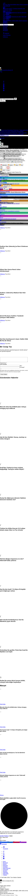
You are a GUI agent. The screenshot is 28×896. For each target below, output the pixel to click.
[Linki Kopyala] (15, 99)
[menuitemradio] (12, 158)
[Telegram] (3, 857)
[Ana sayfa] (4, 8)
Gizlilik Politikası (4, 835)
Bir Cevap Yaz (6, 347)
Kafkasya (2, 227)
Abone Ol (17, 199)
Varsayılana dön (7, 185)
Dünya (2, 795)
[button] (11, 35)
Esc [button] (17, 895)
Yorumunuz (3, 363)
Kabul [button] (11, 835)
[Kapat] (13, 881)
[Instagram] (3, 855)
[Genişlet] (1, 887)
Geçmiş (7, 889)
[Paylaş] (3, 92)
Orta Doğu (2, 704)
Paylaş (6, 189)
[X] (3, 853)
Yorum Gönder (4, 374)
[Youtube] (3, 859)
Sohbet (2, 889)
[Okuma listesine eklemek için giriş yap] (0, 206)
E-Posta (22, 367)
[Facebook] (3, 851)
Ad (21, 365)
